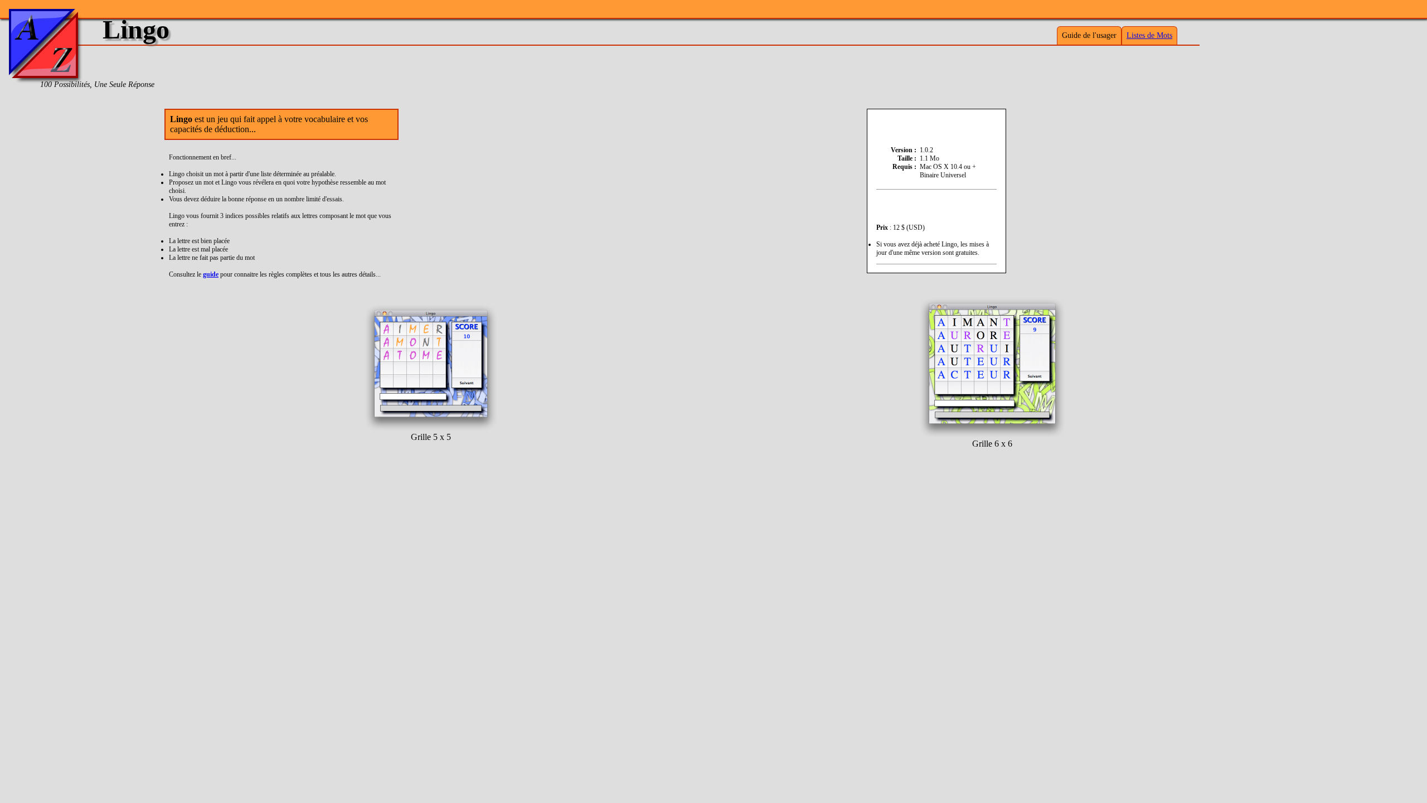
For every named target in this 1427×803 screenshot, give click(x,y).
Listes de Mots (1149, 35)
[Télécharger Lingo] (936, 125)
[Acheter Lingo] (936, 205)
